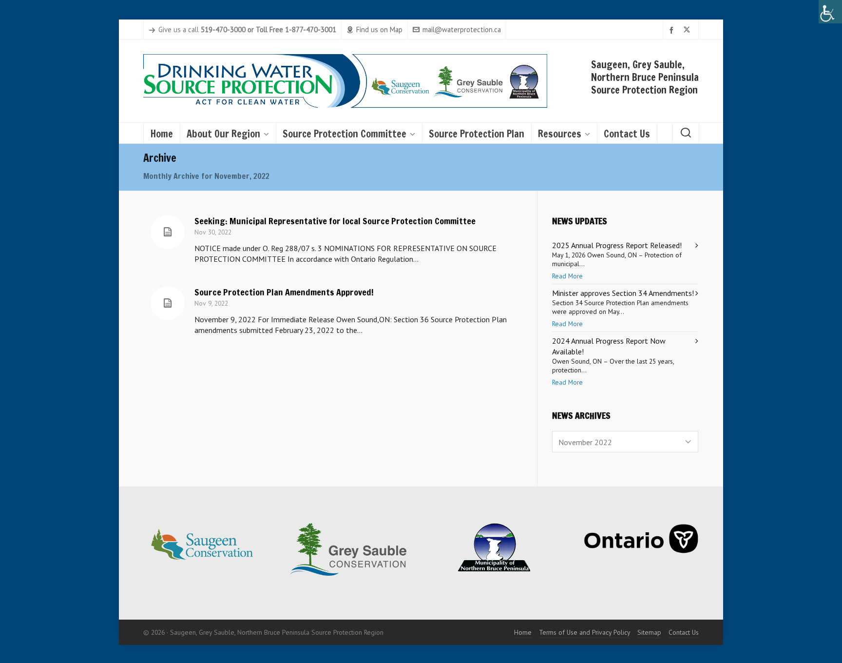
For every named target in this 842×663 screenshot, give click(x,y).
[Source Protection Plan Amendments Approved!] (168, 303)
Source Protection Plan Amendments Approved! (284, 292)
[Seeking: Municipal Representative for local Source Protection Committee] (168, 232)
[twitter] (688, 30)
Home (523, 632)
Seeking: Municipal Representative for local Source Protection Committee (335, 220)
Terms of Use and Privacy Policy (584, 632)
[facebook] (673, 30)
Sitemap (649, 632)
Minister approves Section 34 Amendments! (623, 293)
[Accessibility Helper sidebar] (830, 11)
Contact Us (684, 632)
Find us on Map (379, 29)
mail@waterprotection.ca (461, 29)
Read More (567, 276)
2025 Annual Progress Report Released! (617, 245)
